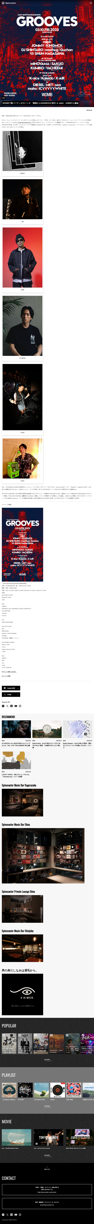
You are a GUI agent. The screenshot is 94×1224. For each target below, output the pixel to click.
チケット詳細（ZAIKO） (10, 671)
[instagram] (20, 707)
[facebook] (11, 707)
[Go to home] (9, 3)
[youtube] (15, 707)
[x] (7, 707)
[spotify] (3, 707)
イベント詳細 (6, 676)
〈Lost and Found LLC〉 (24, 122)
